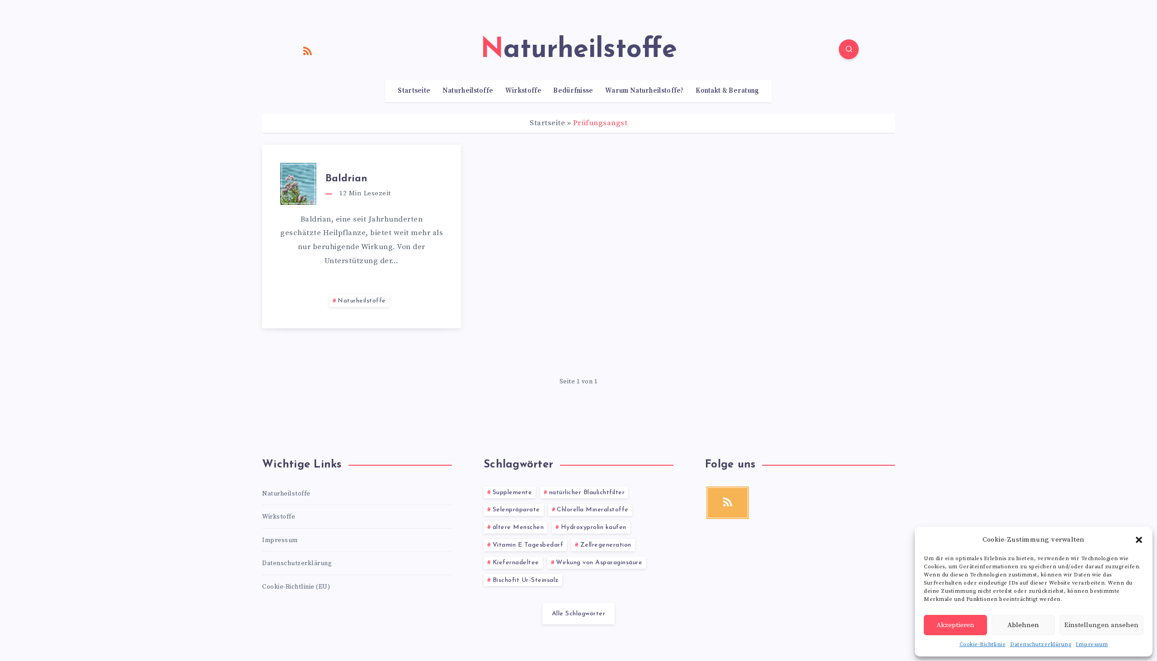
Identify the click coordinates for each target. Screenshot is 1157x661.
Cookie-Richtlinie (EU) (296, 587)
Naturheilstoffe (468, 91)
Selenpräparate (516, 509)
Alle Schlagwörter (579, 613)
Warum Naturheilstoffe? (644, 91)
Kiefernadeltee (516, 562)
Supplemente (512, 492)
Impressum (1092, 644)
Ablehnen (1023, 625)
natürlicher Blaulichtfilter (587, 492)
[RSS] (307, 51)
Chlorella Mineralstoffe (593, 509)
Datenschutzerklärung (1040, 644)
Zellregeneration (605, 545)
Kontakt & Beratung (727, 91)
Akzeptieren (955, 625)
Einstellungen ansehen (1101, 625)
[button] (1138, 539)
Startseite (414, 91)
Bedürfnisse (573, 91)
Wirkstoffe (523, 91)
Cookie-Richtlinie (982, 644)
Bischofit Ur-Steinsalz (526, 580)
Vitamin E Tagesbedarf (528, 545)
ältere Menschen (518, 527)
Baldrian (346, 179)
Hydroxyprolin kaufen (593, 527)
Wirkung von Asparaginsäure (599, 562)
